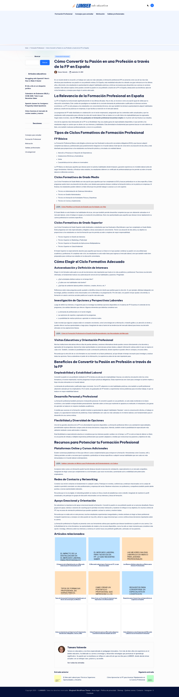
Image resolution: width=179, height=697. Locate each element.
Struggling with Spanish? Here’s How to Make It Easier (37, 80)
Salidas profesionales (32, 148)
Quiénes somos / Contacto (134, 690)
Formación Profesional (62, 56)
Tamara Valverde (76, 647)
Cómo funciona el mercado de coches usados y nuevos (36, 112)
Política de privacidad (108, 690)
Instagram (148, 690)
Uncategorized (30, 152)
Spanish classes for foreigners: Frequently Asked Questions (36, 105)
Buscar (37, 56)
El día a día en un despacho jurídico (35, 87)
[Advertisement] (89, 31)
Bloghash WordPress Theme (79, 690)
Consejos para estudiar (33, 135)
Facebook (90, 693)
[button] (75, 663)
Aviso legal (95, 690)
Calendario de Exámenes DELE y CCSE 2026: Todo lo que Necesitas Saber (37, 96)
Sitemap (120, 690)
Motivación (29, 143)
